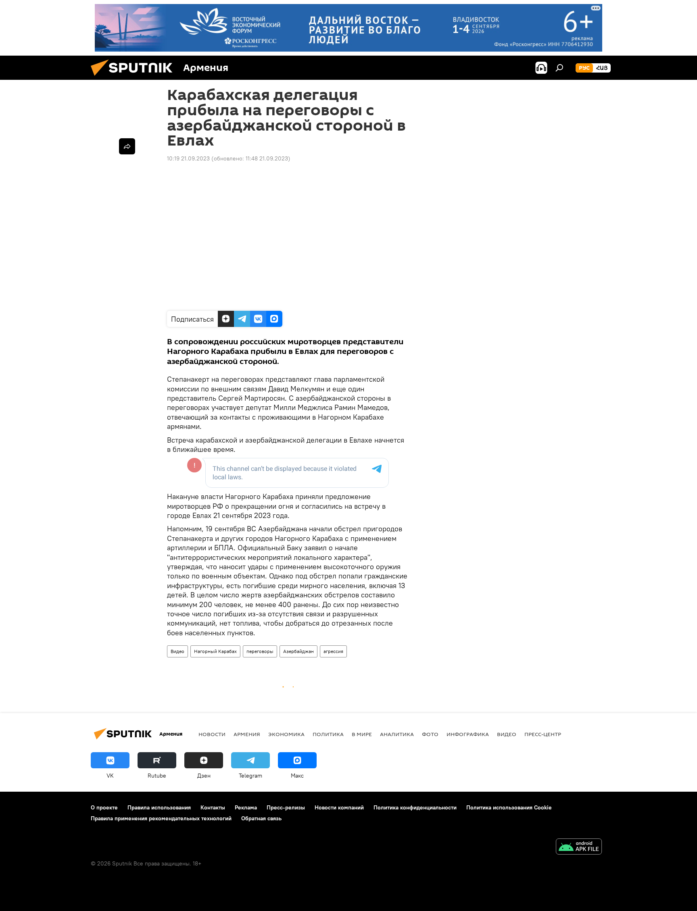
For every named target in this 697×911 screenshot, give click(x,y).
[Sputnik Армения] (134, 77)
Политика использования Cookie (509, 807)
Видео (177, 651)
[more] (127, 146)
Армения (247, 734)
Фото (430, 734)
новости (211, 734)
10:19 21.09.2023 (188, 158)
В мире (362, 734)
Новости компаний (339, 807)
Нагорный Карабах (215, 651)
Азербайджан (298, 651)
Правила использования (159, 807)
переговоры (259, 651)
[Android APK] (578, 847)
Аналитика (397, 734)
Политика (328, 734)
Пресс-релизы (286, 807)
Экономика (286, 734)
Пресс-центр (542, 734)
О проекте (104, 807)
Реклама (246, 807)
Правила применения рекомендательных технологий (161, 818)
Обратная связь (261, 818)
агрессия (333, 651)
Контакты (212, 807)
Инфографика (468, 734)
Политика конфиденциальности (415, 807)
